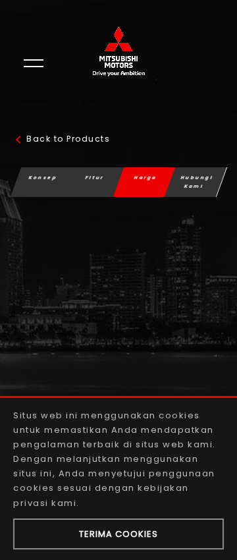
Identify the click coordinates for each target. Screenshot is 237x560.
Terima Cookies (118, 534)
